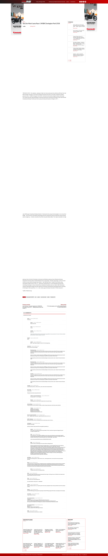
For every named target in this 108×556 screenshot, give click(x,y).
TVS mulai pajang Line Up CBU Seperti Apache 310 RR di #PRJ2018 (56, 307)
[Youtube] (85, 1)
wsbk (48, 297)
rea (35, 297)
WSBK (24, 21)
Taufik (24, 26)
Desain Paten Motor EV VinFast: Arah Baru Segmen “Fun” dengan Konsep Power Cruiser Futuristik (79, 38)
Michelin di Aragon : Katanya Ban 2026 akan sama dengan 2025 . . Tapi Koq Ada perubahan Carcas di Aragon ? (79, 43)
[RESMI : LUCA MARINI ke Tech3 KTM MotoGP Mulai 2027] (61, 525)
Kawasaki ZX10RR (30, 297)
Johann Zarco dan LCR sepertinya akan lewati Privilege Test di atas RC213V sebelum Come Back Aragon (38, 531)
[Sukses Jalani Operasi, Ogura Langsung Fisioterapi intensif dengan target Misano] (70, 50)
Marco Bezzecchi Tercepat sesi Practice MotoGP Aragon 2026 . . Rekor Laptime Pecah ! (79, 26)
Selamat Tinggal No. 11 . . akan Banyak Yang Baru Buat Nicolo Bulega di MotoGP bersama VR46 (38, 545)
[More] (50, 300)
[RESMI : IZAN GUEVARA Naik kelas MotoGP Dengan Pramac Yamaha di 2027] (70, 56)
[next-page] (70, 60)
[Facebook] (80, 1)
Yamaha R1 (53, 297)
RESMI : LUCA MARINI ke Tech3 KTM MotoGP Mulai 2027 (60, 530)
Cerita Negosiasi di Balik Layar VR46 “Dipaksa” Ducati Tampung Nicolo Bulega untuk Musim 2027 (50, 545)
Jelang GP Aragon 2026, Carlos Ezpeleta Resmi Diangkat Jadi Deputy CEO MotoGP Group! (27, 531)
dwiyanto (29, 346)
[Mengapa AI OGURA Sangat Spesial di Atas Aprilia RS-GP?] (50, 525)
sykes (38, 297)
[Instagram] (82, 1)
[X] (83, 1)
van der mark (43, 297)
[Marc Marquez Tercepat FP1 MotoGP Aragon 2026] (70, 32)
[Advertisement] (54, 12)
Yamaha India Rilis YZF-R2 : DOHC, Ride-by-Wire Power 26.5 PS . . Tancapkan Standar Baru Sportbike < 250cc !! (61, 545)
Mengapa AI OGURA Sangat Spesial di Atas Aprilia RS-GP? (49, 530)
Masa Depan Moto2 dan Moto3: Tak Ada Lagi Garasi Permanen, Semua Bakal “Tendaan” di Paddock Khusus (27, 545)
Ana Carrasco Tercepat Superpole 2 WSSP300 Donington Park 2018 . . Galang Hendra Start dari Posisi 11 (33, 307)
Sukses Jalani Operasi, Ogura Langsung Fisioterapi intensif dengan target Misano (78, 49)
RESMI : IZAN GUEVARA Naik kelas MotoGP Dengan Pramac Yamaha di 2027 (78, 55)
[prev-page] (68, 60)
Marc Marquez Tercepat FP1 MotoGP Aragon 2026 (78, 31)
